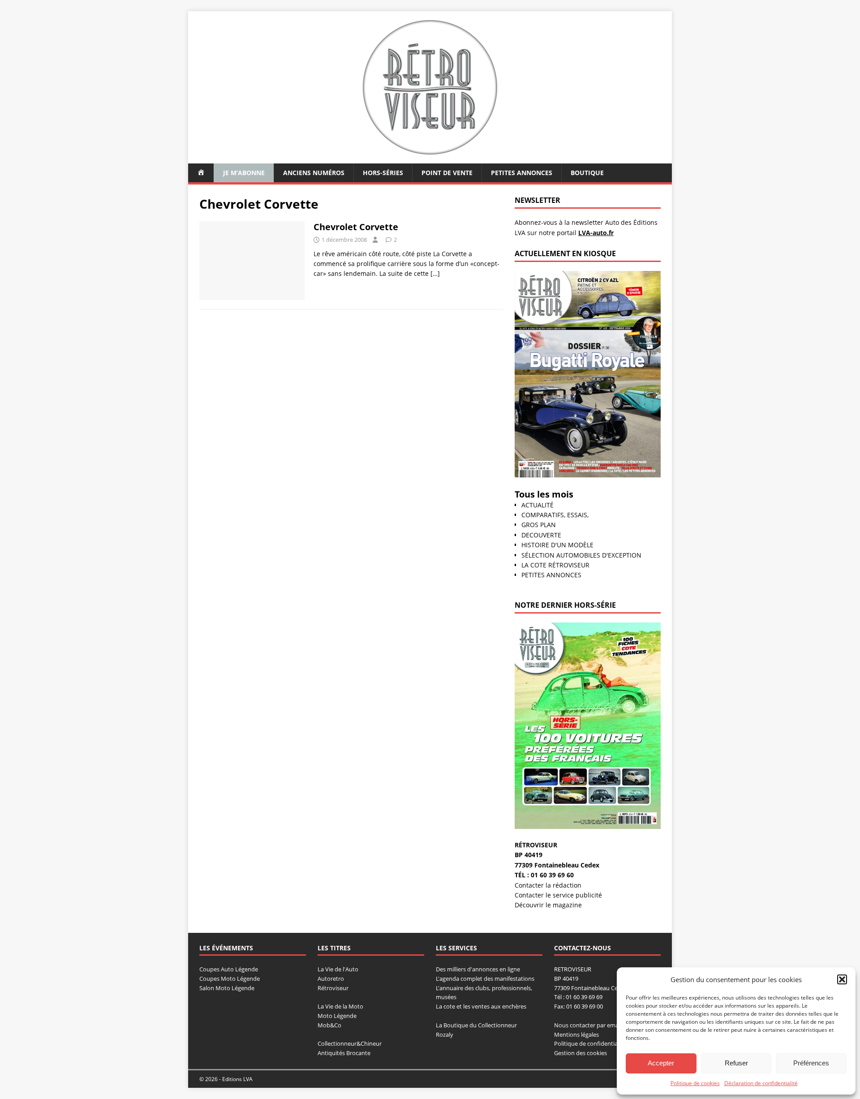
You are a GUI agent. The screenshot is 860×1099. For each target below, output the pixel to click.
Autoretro (331, 979)
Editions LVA (237, 1079)
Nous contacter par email (587, 1025)
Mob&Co (329, 1025)
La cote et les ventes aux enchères (481, 1006)
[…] (435, 273)
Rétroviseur (333, 988)
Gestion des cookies (580, 1053)
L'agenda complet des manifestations (485, 979)
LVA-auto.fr (596, 232)
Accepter (661, 1063)
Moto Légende (337, 1016)
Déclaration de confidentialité (761, 1083)
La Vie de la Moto (340, 1006)
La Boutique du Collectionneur (476, 1025)
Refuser (736, 1063)
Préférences (811, 1063)
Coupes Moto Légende (229, 979)
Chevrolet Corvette (356, 227)
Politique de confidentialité (590, 1043)
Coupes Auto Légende (228, 969)
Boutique (587, 172)
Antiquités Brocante (344, 1053)
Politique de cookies (695, 1083)
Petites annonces (521, 172)
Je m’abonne (244, 172)
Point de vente (447, 172)
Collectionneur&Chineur (350, 1043)
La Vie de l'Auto (338, 969)
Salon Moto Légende (226, 988)
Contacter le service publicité (558, 895)
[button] (842, 979)
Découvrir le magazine (548, 905)
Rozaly (444, 1034)
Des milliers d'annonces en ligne (478, 969)
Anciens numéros (313, 172)
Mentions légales (576, 1034)
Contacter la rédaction (548, 885)
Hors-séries (383, 172)
